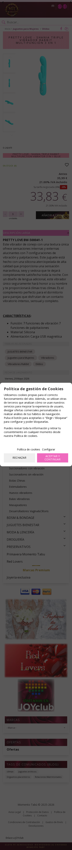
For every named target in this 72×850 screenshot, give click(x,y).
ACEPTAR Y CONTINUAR (52, 457)
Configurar (48, 449)
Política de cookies (28, 449)
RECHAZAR (19, 457)
